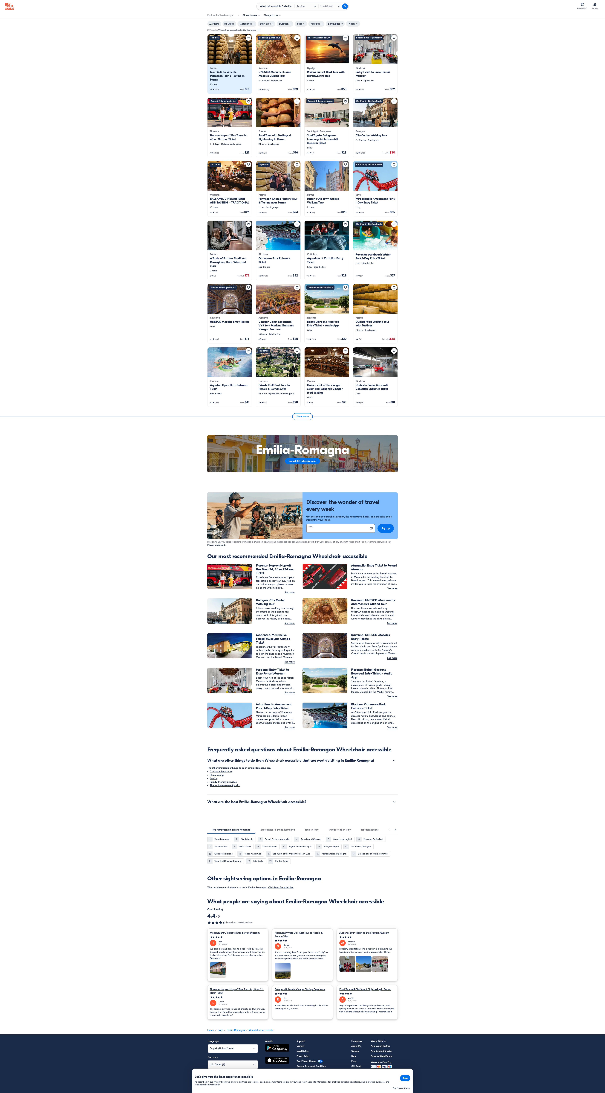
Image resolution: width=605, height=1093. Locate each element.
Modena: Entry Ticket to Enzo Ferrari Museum (235, 932)
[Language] (582, 4)
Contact (300, 1046)
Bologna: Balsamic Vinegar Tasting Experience (300, 989)
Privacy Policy (303, 1056)
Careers (355, 1051)
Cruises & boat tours (221, 771)
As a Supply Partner (380, 1046)
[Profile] (594, 4)
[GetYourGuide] (9, 6)
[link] (229, 64)
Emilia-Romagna (236, 1030)
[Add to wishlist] (248, 38)
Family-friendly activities (223, 782)
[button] (229, 64)
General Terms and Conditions (311, 1066)
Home (210, 1030)
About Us (356, 1046)
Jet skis (213, 778)
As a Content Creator (381, 1051)
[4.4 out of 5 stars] (216, 923)
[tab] (231, 830)
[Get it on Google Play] (277, 1048)
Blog (353, 1056)
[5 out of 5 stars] (238, 937)
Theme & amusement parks (225, 785)
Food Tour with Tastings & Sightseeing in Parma (365, 989)
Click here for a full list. (281, 887)
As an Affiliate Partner (381, 1056)
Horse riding (217, 775)
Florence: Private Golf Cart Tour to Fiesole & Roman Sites (299, 934)
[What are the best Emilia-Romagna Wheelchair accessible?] (394, 801)
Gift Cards (356, 1066)
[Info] (259, 30)
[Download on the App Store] (277, 1060)
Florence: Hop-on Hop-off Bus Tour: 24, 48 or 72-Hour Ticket (237, 991)
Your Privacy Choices (307, 1061)
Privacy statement (216, 545)
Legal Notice (302, 1051)
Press (353, 1061)
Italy (220, 1030)
